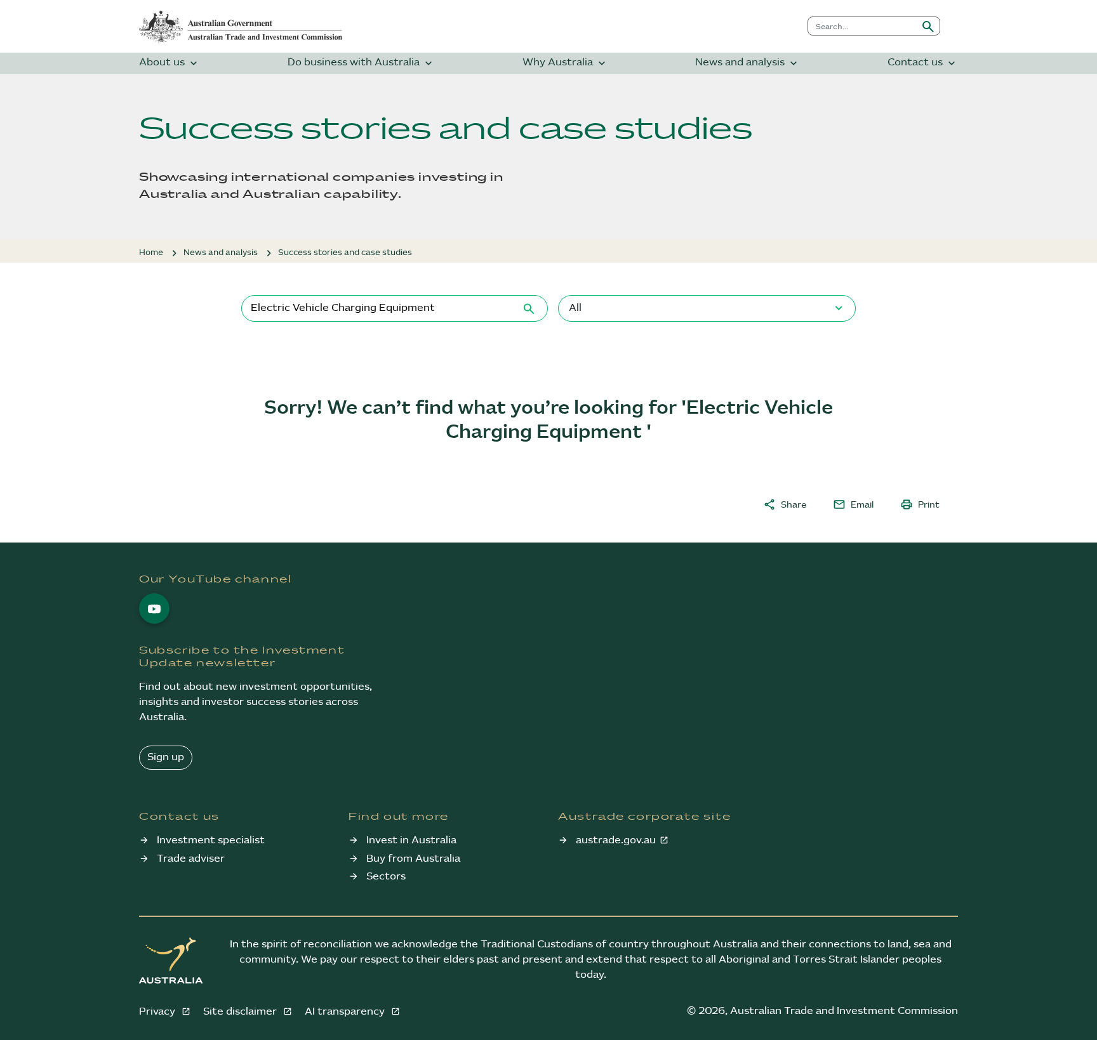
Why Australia (565, 63)
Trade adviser (191, 858)
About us (169, 63)
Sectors (386, 876)
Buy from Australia (413, 858)
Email (853, 504)
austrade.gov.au (616, 840)
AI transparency (346, 1011)
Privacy (158, 1011)
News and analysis (747, 63)
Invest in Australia (411, 840)
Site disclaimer (241, 1011)
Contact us (923, 63)
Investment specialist (211, 840)
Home (151, 252)
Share (784, 504)
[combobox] (862, 26)
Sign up (165, 757)
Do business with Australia (361, 63)
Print (920, 504)
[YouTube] (154, 608)
